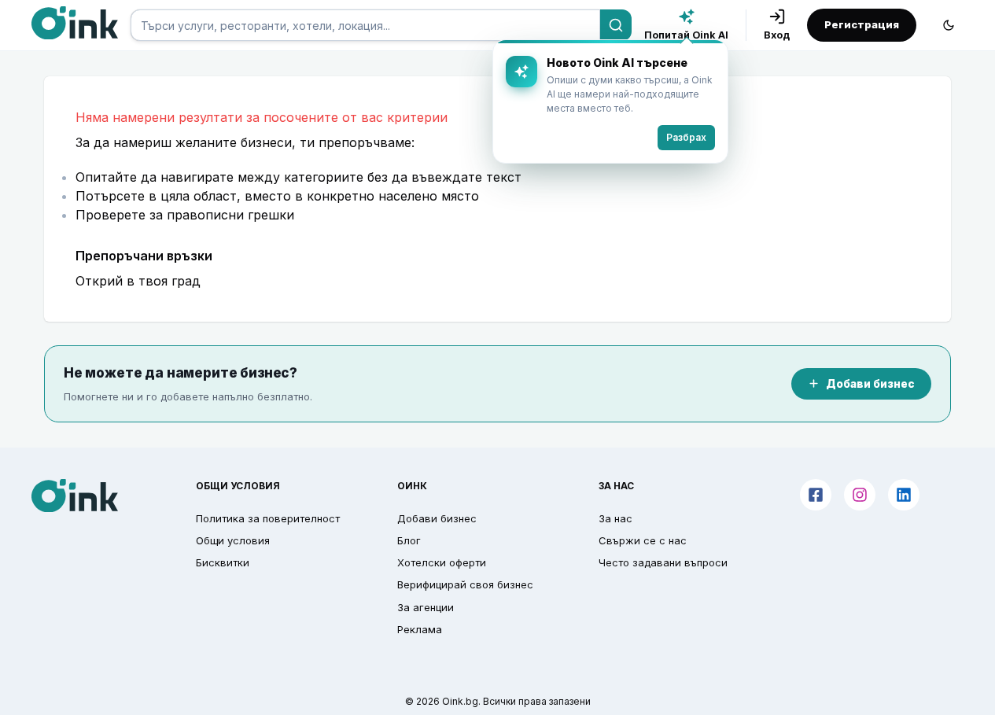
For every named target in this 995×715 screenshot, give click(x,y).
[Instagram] (859, 494)
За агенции (425, 607)
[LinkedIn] (903, 494)
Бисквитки (222, 562)
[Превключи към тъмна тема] (949, 25)
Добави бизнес (870, 384)
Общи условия (233, 540)
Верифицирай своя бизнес (465, 584)
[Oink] (74, 22)
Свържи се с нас (643, 540)
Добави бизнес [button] (437, 518)
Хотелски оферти (441, 562)
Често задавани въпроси (663, 562)
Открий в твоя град (138, 281)
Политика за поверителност (268, 518)
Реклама (419, 629)
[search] (365, 25)
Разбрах (686, 137)
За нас (615, 518)
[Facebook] (815, 494)
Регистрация (861, 24)
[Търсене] (616, 25)
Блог (409, 540)
